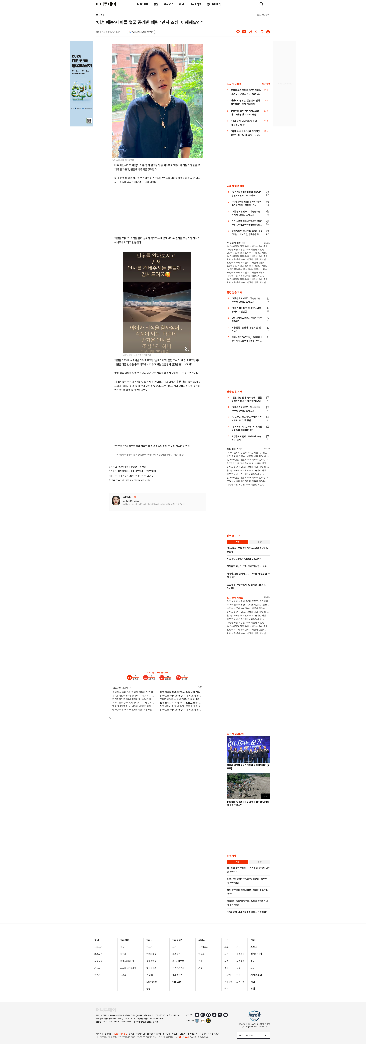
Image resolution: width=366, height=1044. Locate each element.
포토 (252, 968)
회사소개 (99, 1034)
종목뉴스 (98, 954)
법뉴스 (149, 947)
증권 (156, 4)
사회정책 (240, 961)
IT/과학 (227, 975)
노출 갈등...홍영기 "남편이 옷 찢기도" (244, 559)
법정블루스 (151, 968)
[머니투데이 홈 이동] (106, 1010)
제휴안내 (175, 1034)
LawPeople (152, 981)
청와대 (123, 954)
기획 (200, 968)
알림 (252, 988)
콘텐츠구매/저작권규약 (189, 1034)
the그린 (176, 981)
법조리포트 (151, 954)
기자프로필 (256, 974)
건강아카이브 (178, 968)
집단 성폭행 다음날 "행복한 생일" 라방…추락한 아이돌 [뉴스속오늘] (247, 224)
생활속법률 (151, 961)
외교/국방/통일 (127, 961)
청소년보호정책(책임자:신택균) (141, 1034)
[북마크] (262, 32)
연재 (200, 961)
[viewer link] (198, 153)
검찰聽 (149, 975)
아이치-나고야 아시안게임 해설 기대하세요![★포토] (248, 767)
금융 (226, 947)
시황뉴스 (98, 947)
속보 (226, 988)
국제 (238, 975)
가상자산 (98, 968)
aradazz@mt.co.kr (131, 501)
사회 (226, 961)
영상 (252, 961)
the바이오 (195, 4)
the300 (168, 4)
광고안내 (166, 1034)
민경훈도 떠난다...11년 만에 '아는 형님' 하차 (247, 566)
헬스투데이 (177, 975)
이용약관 (157, 1034)
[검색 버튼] (261, 4)
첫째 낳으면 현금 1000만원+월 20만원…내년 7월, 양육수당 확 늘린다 (247, 234)
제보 (252, 981)
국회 (122, 947)
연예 (102, 15)
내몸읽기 (176, 954)
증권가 (97, 975)
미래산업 (228, 981)
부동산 (227, 968)
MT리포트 (142, 4)
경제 (238, 947)
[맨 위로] (359, 1032)
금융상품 (98, 961)
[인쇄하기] (268, 32)
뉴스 (174, 947)
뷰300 (123, 975)
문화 (238, 968)
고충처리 (203, 1034)
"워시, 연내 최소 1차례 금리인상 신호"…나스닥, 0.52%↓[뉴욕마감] (246, 135)
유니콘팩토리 (214, 4)
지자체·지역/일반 (128, 968)
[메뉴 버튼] (267, 4)
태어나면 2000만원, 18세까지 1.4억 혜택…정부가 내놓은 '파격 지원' (247, 341)
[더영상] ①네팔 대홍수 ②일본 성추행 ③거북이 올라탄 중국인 (248, 803)
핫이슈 (201, 954)
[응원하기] (135, 497)
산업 (226, 954)
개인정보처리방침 (120, 1034)
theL (182, 4)
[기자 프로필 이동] (116, 500)
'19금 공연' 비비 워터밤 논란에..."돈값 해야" (247, 912)
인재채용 (108, 1034)
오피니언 (240, 981)
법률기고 (150, 988)
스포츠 (253, 946)
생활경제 (240, 954)
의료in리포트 (178, 961)
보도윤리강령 (213, 1034)
